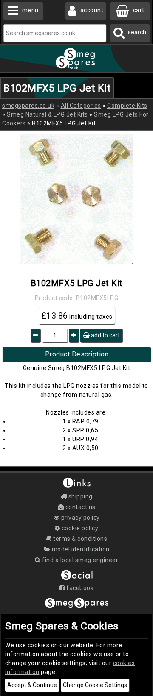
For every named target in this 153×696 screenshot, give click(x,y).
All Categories (81, 105)
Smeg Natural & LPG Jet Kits (47, 114)
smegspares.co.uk (28, 105)
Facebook (79, 588)
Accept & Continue (32, 685)
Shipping (80, 496)
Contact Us (80, 507)
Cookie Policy (79, 528)
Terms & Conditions (79, 538)
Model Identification (80, 549)
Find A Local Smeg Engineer (79, 560)
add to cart (105, 335)
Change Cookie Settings (95, 685)
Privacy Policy (80, 517)
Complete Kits (127, 105)
